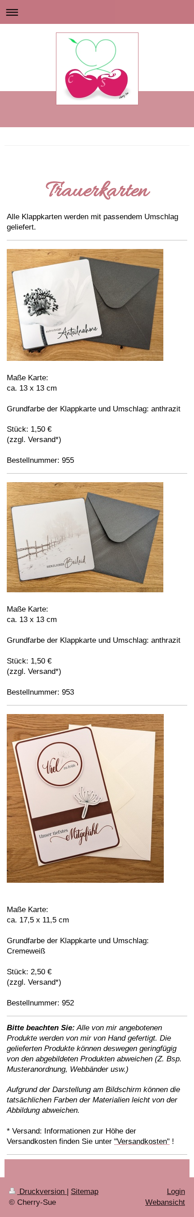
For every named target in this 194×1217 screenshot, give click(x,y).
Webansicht (165, 1202)
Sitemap (84, 1191)
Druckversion (42, 1191)
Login (176, 1191)
